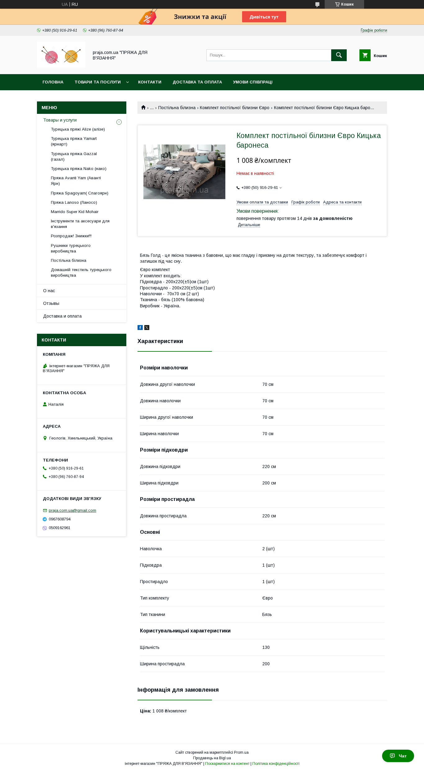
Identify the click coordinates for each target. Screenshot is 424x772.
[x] (146, 328)
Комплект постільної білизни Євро (234, 107)
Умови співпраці (253, 82)
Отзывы (51, 303)
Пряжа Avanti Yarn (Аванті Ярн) (76, 181)
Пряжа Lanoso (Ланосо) (74, 202)
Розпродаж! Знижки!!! (71, 236)
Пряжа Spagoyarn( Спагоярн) (79, 193)
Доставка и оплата (62, 316)
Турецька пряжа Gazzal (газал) (74, 156)
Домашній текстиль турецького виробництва (81, 272)
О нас (49, 290)
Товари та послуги (97, 82)
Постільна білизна (177, 107)
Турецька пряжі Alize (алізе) (78, 129)
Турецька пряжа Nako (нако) (78, 168)
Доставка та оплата (197, 82)
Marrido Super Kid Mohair (74, 211)
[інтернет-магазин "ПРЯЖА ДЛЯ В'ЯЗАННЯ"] (61, 66)
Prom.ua (241, 752)
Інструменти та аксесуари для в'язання (80, 224)
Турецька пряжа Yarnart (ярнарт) (74, 141)
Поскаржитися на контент (227, 763)
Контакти (149, 82)
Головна (53, 82)
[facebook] (140, 328)
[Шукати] (339, 55)
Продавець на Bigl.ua (212, 758)
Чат (403, 755)
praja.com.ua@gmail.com (72, 510)
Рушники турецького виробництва (71, 248)
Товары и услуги (60, 120)
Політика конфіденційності (276, 763)
